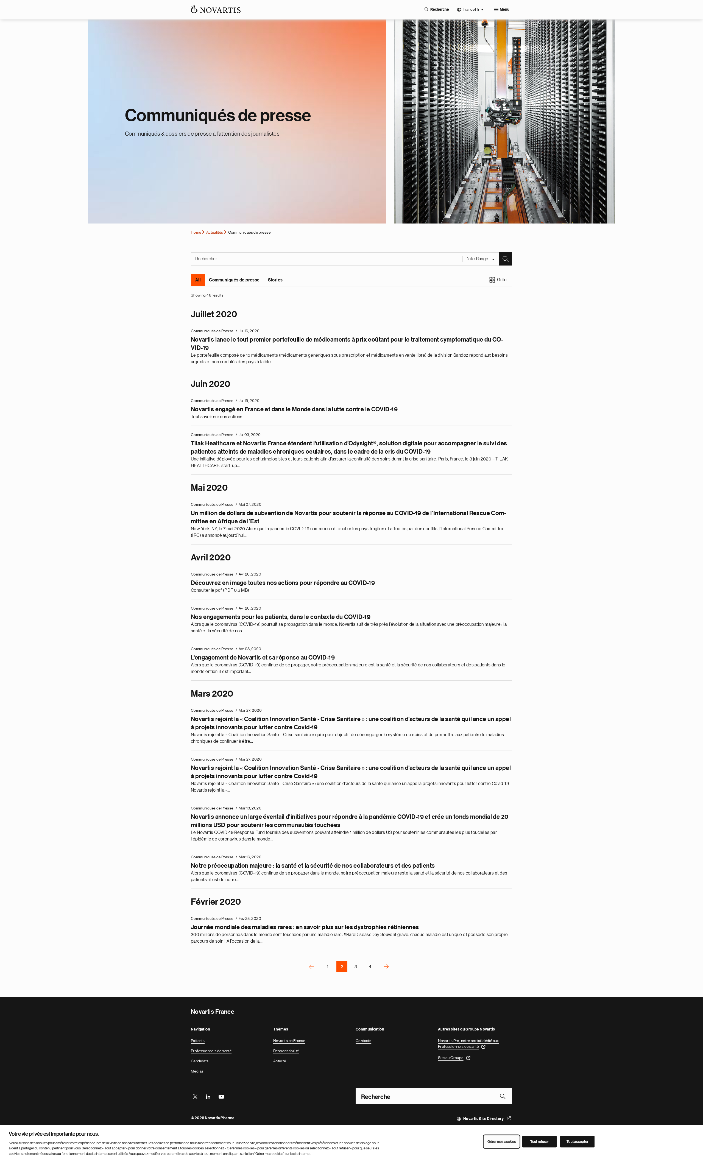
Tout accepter (577, 1141)
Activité (279, 1061)
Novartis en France (289, 1041)
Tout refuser (539, 1141)
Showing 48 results (207, 295)
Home (196, 232)
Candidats (200, 1061)
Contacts (363, 1041)
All (198, 280)
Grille (502, 280)
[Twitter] (195, 1096)
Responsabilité (286, 1051)
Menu (504, 10)
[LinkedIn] (208, 1096)
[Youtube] (221, 1096)
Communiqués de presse (234, 280)
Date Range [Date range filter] (477, 259)
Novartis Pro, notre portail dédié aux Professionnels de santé (468, 1043)
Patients (198, 1041)
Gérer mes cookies (501, 1141)
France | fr (471, 9)
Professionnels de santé (211, 1051)
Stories (275, 280)
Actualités (214, 232)
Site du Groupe (451, 1058)
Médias (197, 1071)
